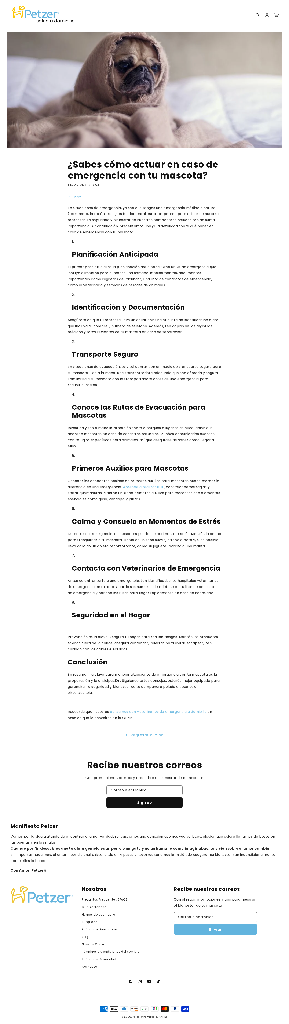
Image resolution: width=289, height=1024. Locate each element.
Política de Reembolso (99, 929)
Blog (85, 937)
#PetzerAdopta (94, 907)
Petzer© (138, 1016)
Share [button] (77, 197)
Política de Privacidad (99, 959)
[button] (257, 15)
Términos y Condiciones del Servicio (111, 951)
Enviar (215, 929)
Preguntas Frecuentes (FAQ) (105, 899)
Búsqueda (90, 922)
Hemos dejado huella (98, 914)
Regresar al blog (147, 735)
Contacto (89, 966)
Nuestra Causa (93, 944)
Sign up (144, 802)
